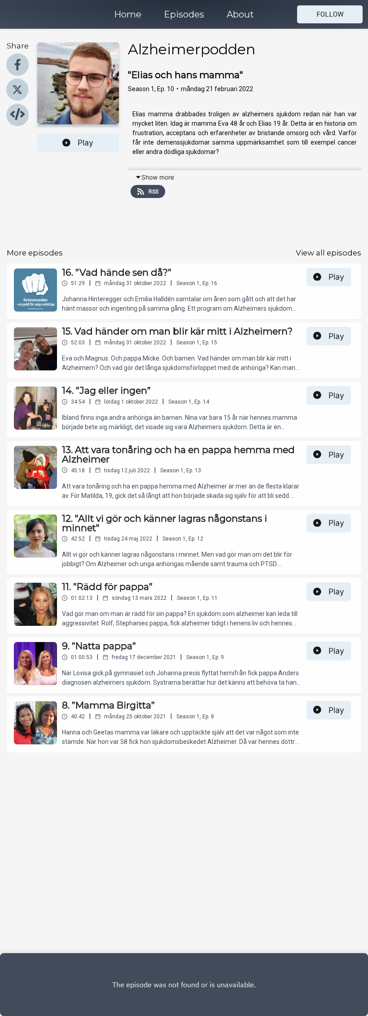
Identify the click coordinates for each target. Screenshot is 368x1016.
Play (85, 142)
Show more (157, 177)
